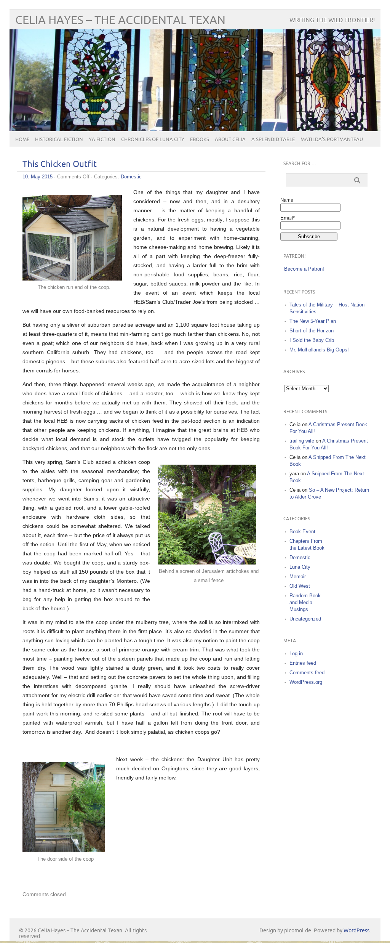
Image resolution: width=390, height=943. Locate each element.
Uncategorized (305, 619)
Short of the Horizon (311, 331)
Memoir (297, 576)
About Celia (230, 139)
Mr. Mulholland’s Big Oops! (319, 350)
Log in (296, 653)
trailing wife (301, 441)
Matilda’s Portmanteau (331, 139)
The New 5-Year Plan (312, 321)
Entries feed (302, 663)
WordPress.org (305, 682)
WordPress (356, 930)
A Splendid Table (273, 139)
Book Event (302, 531)
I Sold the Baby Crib (311, 340)
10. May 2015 (37, 177)
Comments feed (306, 672)
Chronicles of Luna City (152, 139)
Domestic (131, 177)
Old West (299, 586)
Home (22, 139)
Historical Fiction (59, 139)
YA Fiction (102, 139)
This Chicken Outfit (59, 164)
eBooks (199, 139)
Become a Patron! (304, 269)
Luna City (299, 567)
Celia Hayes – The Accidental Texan (120, 20)
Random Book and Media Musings (305, 602)
